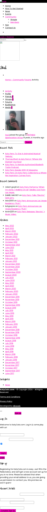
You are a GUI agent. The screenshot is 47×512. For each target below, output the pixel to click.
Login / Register (7, 37)
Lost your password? (10, 448)
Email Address (11, 497)
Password (4, 439)
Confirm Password (13, 505)
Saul (7, 135)
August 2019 (10, 307)
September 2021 (12, 245)
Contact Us (10, 27)
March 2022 (10, 231)
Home (8, 6)
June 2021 (9, 247)
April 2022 (9, 228)
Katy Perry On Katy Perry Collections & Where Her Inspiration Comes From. (25, 174)
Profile (8, 94)
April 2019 (9, 318)
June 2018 (9, 346)
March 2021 (10, 256)
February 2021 (11, 258)
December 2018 (12, 329)
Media (8, 107)
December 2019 (12, 297)
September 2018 (12, 338)
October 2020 (11, 269)
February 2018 (11, 357)
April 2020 (9, 286)
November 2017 (12, 365)
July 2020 (9, 277)
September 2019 (12, 305)
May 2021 (9, 250)
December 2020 (12, 264)
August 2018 (10, 340)
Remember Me (10, 444)
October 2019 (11, 302)
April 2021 (9, 253)
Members (14, 22)
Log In (3, 453)
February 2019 (11, 324)
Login (2, 457)
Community (10, 17)
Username (9, 494)
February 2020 (11, 291)
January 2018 (11, 359)
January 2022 (11, 236)
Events (8, 14)
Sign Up (18, 413)
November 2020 (12, 266)
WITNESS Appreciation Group (20, 136)
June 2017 (9, 373)
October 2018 (11, 335)
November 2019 (12, 299)
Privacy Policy (6, 401)
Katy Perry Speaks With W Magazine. (21, 170)
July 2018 (9, 343)
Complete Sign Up (8, 511)
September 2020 (12, 272)
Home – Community (14, 79)
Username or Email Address (12, 432)
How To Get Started (14, 8)
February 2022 (11, 234)
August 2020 (11, 275)
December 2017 (12, 362)
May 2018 (9, 349)
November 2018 (12, 332)
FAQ (7, 25)
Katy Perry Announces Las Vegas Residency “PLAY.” (23, 207)
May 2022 (9, 225)
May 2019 (9, 316)
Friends (9, 96)
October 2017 (11, 368)
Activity (8, 91)
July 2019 (9, 310)
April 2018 (9, 351)
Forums (28, 79)
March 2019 (10, 321)
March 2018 (10, 354)
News (7, 11)
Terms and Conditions (10, 397)
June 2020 (10, 280)
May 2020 (9, 283)
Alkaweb (16, 406)
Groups (13, 19)
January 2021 (11, 261)
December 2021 (12, 239)
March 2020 (10, 288)
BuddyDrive (10, 104)
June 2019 (9, 313)
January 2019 (11, 327)
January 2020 (11, 294)
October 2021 (11, 242)
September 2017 (12, 370)
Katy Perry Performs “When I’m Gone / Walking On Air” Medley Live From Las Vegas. (25, 190)
